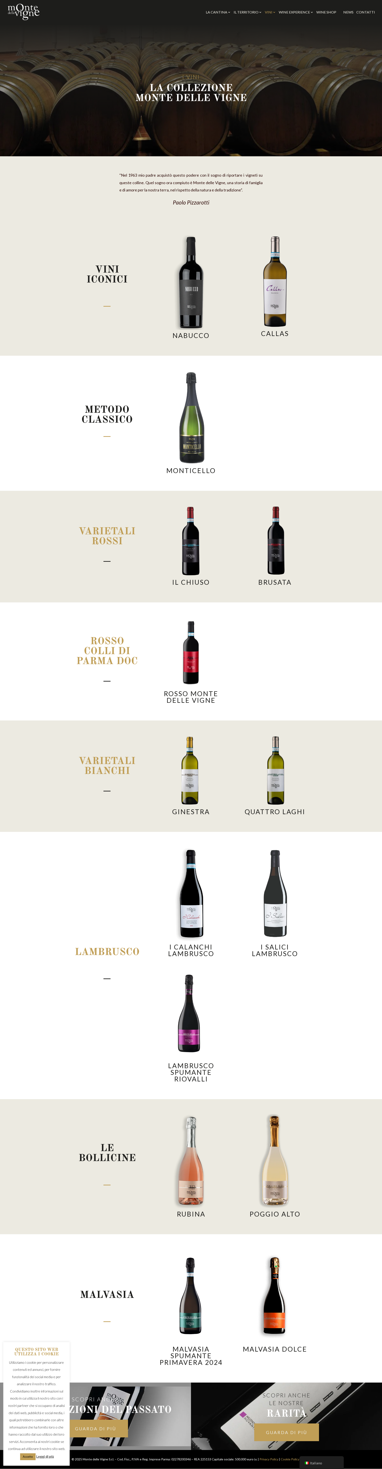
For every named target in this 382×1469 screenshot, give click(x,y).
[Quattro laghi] (275, 770)
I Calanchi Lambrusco (191, 950)
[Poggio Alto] (275, 1161)
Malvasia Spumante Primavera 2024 (191, 1355)
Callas (275, 333)
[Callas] (275, 281)
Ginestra (191, 812)
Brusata (275, 582)
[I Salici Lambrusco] (275, 894)
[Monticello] (191, 418)
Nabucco (191, 335)
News (348, 12)
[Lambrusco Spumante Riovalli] (191, 1012)
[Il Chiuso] (191, 541)
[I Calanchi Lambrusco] (191, 894)
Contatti (365, 12)
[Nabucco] (191, 282)
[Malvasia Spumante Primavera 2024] (191, 1296)
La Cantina (216, 12)
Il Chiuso (191, 582)
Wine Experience (294, 12)
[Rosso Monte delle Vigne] (191, 652)
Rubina (191, 1214)
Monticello (191, 470)
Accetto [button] (28, 1456)
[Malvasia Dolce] (275, 1296)
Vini (268, 12)
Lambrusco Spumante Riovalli (191, 1072)
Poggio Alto (275, 1214)
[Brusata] (275, 541)
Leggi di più (45, 1456)
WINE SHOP (328, 12)
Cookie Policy (290, 1459)
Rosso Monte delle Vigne (191, 697)
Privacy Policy (269, 1459)
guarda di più (95, 1428)
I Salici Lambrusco (275, 950)
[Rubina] (191, 1161)
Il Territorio (246, 12)
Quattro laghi (275, 812)
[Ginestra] (191, 770)
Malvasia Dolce (275, 1349)
